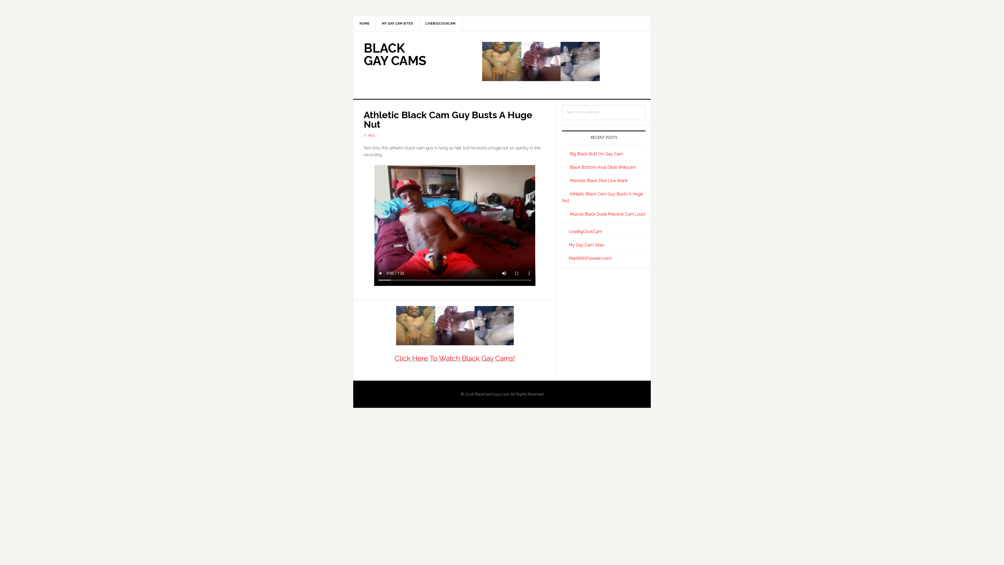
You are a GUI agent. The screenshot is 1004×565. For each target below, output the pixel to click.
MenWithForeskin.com (590, 258)
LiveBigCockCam (585, 231)
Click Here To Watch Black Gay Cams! (455, 358)
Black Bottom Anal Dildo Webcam (603, 167)
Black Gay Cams (395, 54)
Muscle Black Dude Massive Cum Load (607, 214)
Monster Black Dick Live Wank (599, 180)
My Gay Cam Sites (586, 244)
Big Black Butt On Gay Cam (596, 153)
